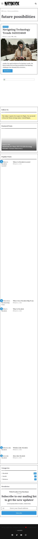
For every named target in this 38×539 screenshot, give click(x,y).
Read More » (7, 71)
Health (5, 476)
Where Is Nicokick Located (21, 162)
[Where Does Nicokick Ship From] (6, 303)
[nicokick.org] (12, 3)
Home (4, 11)
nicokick (19, 530)
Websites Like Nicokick (20, 448)
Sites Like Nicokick (19, 456)
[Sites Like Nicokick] (6, 458)
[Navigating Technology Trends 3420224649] (19, 50)
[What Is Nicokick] (6, 377)
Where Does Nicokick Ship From (23, 301)
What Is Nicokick (18, 309)
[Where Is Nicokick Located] (6, 230)
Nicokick (5, 26)
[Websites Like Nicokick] (6, 450)
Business (5, 479)
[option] (19, 140)
